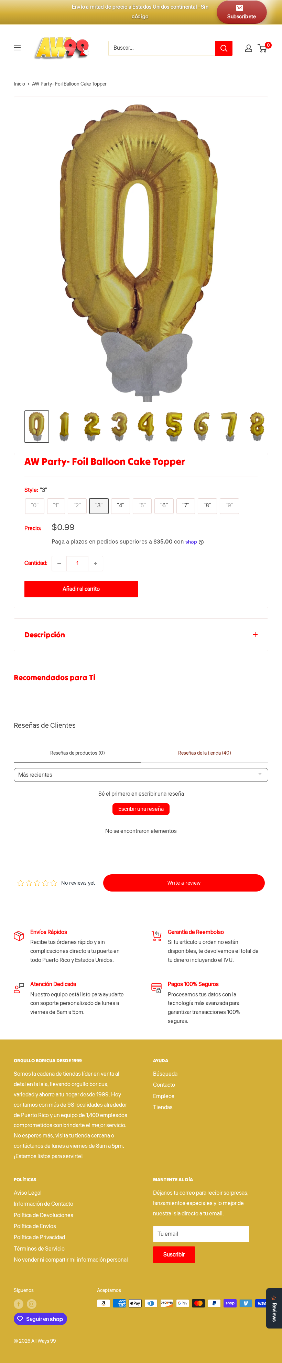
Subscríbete (241, 16)
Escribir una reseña (141, 809)
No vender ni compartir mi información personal (71, 1260)
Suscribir (174, 1254)
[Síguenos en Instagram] (31, 1304)
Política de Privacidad (39, 1237)
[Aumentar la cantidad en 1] (95, 563)
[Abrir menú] (17, 47)
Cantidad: (35, 563)
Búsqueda (165, 1074)
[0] (262, 48)
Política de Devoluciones (43, 1215)
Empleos (163, 1096)
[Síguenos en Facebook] (18, 1304)
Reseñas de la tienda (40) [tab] (204, 753)
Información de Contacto (43, 1204)
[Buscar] (223, 48)
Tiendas (163, 1107)
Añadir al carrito (81, 589)
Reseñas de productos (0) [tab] (77, 753)
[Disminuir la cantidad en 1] (59, 563)
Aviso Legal (28, 1193)
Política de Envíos (35, 1226)
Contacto (164, 1085)
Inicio (19, 84)
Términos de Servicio (39, 1249)
